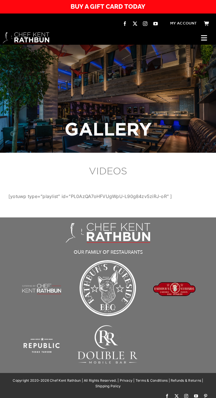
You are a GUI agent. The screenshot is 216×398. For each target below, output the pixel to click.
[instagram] (145, 23)
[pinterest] (206, 396)
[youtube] (155, 23)
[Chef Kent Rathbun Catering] (42, 276)
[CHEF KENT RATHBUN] (26, 34)
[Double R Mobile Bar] (108, 326)
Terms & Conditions (152, 380)
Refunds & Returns (186, 380)
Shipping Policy (108, 386)
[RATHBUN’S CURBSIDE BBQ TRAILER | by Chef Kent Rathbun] (174, 284)
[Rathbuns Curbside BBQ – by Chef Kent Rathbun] (108, 259)
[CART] (207, 23)
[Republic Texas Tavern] (42, 326)
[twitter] (135, 23)
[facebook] (125, 23)
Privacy (126, 380)
